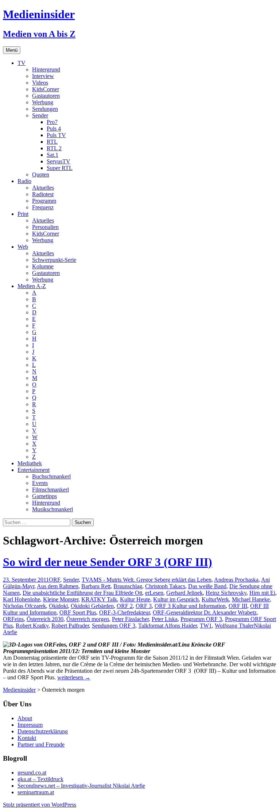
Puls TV (56, 135)
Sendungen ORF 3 (113, 625)
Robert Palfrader (70, 625)
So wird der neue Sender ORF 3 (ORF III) (107, 562)
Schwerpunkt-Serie (54, 260)
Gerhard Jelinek (184, 593)
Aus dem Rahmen (57, 586)
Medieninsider (19, 690)
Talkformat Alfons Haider (167, 625)
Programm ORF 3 (201, 619)
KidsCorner (45, 89)
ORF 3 (144, 606)
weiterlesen (73, 677)
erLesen (154, 593)
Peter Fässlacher (130, 619)
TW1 (206, 625)
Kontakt (27, 738)
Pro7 (52, 122)
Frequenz (43, 207)
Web (23, 247)
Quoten (40, 174)
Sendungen (45, 109)
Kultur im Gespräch (176, 599)
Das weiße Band (207, 586)
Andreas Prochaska (236, 580)
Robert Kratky (32, 625)
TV (22, 63)
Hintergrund (46, 69)
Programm (44, 201)
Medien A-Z (32, 286)
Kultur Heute (135, 599)
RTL (52, 142)
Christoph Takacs (165, 586)
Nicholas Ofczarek (24, 606)
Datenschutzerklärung (43, 731)
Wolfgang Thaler (234, 625)
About (25, 718)
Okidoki (58, 606)
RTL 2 (54, 148)
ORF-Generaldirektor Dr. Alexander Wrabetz (205, 612)
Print (23, 214)
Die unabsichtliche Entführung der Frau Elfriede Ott (82, 593)
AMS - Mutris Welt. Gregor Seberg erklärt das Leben (150, 580)
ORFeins (13, 619)
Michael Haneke (251, 599)
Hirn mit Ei (262, 593)
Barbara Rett (95, 586)
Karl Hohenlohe (21, 599)
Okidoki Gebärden (92, 606)
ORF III (238, 606)
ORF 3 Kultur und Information (190, 606)
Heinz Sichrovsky (226, 593)
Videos (40, 82)
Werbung (42, 102)
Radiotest (43, 194)
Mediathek (30, 463)
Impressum (30, 725)
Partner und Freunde (41, 744)
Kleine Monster (60, 599)
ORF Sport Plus (77, 612)
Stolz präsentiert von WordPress (39, 805)
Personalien (45, 227)
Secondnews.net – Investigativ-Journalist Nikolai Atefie (81, 786)
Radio (24, 181)
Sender (40, 115)
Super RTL (60, 168)
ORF (54, 580)
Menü (12, 50)
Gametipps (44, 496)
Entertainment (34, 470)
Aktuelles (43, 188)
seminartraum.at (36, 792)
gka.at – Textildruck (40, 779)
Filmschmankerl (50, 489)
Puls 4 (54, 128)
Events (40, 483)
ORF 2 (125, 606)
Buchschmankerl (51, 476)
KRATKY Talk (99, 599)
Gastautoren (46, 96)
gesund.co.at (32, 772)
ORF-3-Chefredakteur (124, 612)
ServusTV (58, 161)
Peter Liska (165, 619)
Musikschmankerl (52, 509)
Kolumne (43, 266)
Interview (43, 76)
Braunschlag (127, 586)
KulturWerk (215, 599)
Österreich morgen (87, 619)
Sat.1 (52, 155)
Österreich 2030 (45, 619)
